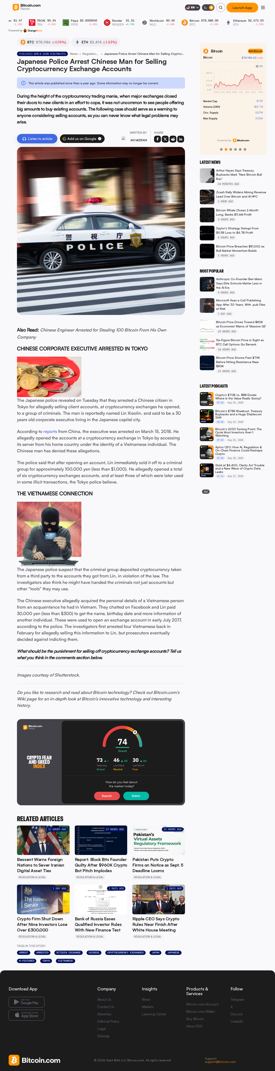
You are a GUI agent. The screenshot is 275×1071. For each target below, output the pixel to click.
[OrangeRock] (32, 30)
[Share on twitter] (165, 139)
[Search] (220, 7)
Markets (148, 1007)
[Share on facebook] (157, 139)
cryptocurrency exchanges (125, 952)
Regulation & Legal (90, 53)
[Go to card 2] (226, 149)
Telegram (237, 999)
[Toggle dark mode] (208, 7)
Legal (101, 1029)
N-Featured (26, 960)
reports (50, 431)
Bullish (136, 796)
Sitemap (103, 1036)
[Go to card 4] (235, 149)
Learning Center (154, 1014)
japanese (173, 952)
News (74, 53)
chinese (94, 952)
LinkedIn (237, 1021)
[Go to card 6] (245, 149)
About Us (104, 999)
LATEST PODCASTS (214, 386)
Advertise (104, 1014)
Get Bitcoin (255, 51)
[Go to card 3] (230, 149)
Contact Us (105, 1007)
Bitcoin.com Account (202, 1004)
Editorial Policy (108, 1021)
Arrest (23, 952)
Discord (236, 1014)
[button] (99, 138)
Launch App (242, 7)
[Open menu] (263, 7)
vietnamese (65, 960)
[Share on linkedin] (180, 139)
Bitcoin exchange (69, 952)
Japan (155, 952)
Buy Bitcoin (195, 1019)
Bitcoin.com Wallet (200, 1011)
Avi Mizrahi (138, 140)
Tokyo (46, 960)
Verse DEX (194, 1026)
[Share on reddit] (173, 139)
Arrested (42, 952)
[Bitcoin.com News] (26, 7)
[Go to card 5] (240, 149)
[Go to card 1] (221, 149)
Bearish (107, 796)
